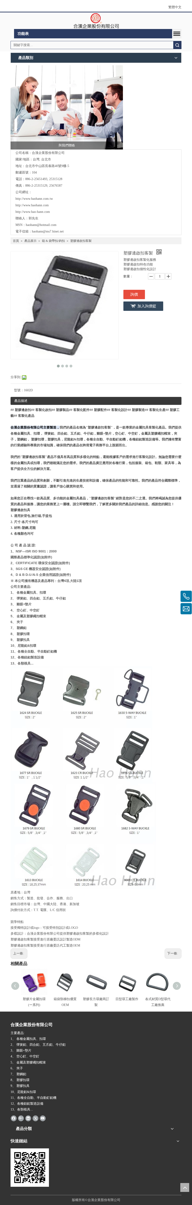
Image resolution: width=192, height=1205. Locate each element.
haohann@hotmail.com (41, 225)
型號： (19, 390)
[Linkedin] (28, 1118)
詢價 (134, 294)
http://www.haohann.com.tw (34, 198)
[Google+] (21, 1118)
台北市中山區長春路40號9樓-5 (47, 166)
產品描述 (20, 401)
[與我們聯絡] (67, 107)
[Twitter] (35, 1118)
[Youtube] (43, 1118)
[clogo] (96, 21)
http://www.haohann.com (32, 205)
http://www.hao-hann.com (32, 212)
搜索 (177, 45)
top (184, 1187)
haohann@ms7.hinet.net (48, 231)
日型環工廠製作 (126, 999)
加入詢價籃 (146, 306)
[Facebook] (14, 1118)
